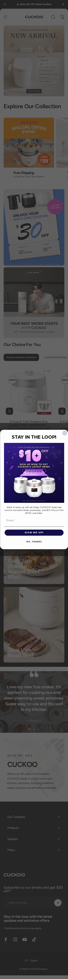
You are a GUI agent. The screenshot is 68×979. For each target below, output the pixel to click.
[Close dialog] (65, 433)
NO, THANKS (34, 542)
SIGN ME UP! (34, 532)
